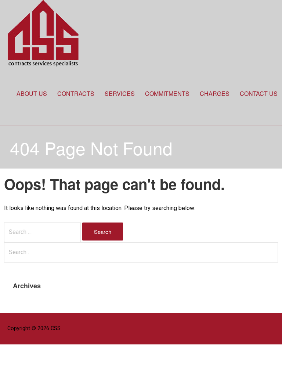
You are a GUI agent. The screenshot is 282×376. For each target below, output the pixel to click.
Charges (214, 93)
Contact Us (259, 93)
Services (120, 93)
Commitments (167, 93)
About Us (32, 93)
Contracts (75, 93)
